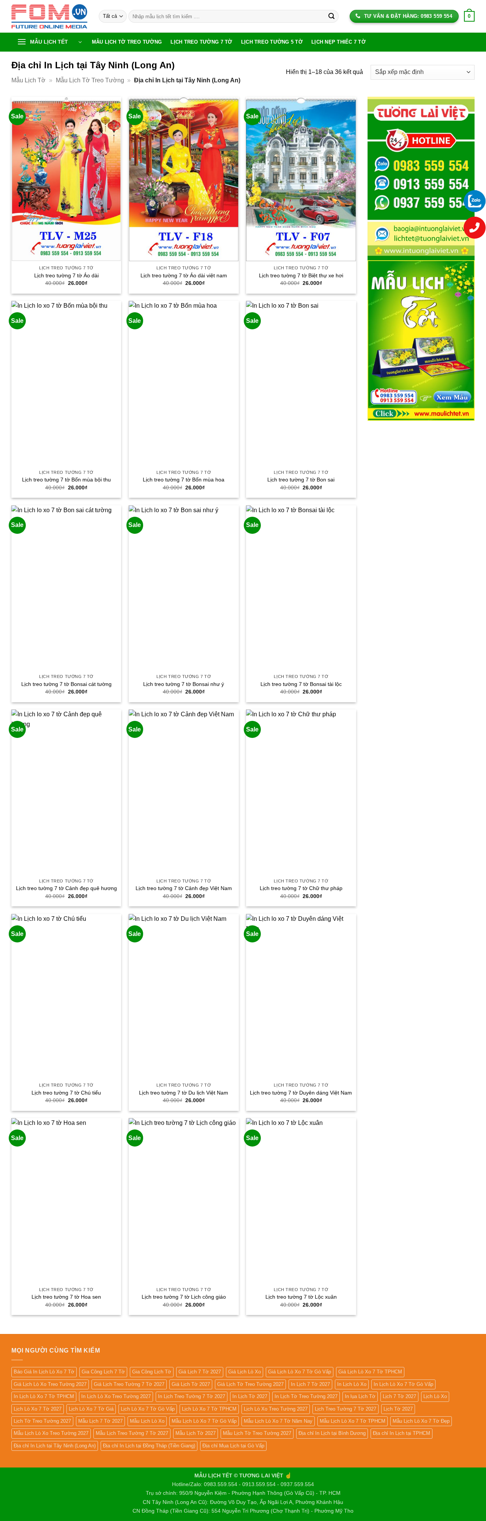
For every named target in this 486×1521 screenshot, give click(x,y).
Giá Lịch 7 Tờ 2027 (199, 1372)
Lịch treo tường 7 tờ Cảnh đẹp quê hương (66, 888)
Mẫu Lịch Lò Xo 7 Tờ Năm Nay (278, 1421)
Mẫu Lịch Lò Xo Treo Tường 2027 (51, 1433)
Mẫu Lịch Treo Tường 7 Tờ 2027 (132, 1433)
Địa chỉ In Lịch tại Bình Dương (332, 1433)
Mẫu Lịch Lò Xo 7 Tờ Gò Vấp (204, 1421)
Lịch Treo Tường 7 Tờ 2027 (345, 1409)
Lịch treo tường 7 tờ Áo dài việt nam (183, 275)
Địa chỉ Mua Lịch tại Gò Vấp (233, 1446)
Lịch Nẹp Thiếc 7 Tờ (338, 42)
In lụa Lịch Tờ (360, 1396)
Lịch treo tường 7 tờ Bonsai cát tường (66, 684)
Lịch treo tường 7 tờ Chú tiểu (66, 1093)
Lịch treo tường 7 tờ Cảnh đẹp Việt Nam (184, 888)
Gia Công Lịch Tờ (151, 1372)
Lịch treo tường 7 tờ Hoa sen (66, 1297)
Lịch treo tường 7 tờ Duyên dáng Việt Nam (301, 1093)
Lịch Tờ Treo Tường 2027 (42, 1421)
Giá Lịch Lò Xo (244, 1372)
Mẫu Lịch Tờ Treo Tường (127, 42)
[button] (49, 42)
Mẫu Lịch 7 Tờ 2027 (100, 1421)
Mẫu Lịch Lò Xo (147, 1421)
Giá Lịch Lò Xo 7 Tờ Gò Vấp (299, 1372)
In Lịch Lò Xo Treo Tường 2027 (116, 1396)
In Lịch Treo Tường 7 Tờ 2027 (191, 1396)
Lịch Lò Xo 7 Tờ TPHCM (209, 1409)
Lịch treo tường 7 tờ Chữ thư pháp (301, 888)
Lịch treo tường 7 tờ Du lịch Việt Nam (183, 1093)
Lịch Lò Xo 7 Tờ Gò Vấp (148, 1409)
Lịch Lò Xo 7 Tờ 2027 (38, 1409)
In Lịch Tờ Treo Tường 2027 (306, 1396)
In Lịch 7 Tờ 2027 (310, 1384)
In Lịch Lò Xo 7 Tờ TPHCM (44, 1396)
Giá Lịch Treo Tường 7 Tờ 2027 (129, 1384)
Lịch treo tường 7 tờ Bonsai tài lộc (301, 684)
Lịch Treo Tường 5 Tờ (272, 42)
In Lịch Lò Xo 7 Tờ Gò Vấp (403, 1384)
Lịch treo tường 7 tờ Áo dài (66, 275)
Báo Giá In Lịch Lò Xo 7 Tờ (44, 1372)
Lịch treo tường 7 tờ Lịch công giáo (184, 1297)
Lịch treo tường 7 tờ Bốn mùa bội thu (66, 480)
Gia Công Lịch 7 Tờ (103, 1372)
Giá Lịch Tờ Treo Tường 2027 (250, 1384)
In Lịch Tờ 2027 (249, 1396)
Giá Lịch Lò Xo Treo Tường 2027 (50, 1384)
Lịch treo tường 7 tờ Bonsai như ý (183, 684)
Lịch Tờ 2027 (398, 1409)
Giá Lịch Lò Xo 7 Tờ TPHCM (370, 1372)
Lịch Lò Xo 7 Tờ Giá (91, 1409)
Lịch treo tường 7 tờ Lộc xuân (301, 1297)
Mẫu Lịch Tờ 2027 (195, 1433)
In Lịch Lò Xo (351, 1384)
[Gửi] (331, 16)
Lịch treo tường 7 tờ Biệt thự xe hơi (301, 275)
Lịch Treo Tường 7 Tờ (201, 42)
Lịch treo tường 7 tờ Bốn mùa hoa (183, 480)
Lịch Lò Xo (435, 1396)
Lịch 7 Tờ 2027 (399, 1396)
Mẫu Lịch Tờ (28, 80)
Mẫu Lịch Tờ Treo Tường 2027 (257, 1433)
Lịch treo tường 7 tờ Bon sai (301, 480)
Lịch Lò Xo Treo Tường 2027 (276, 1409)
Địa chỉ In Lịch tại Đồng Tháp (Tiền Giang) (149, 1446)
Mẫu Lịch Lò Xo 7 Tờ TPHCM (352, 1421)
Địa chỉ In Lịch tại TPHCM (401, 1433)
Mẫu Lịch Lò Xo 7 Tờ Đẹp (421, 1421)
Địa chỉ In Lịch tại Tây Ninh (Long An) (55, 1446)
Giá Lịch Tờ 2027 (191, 1384)
